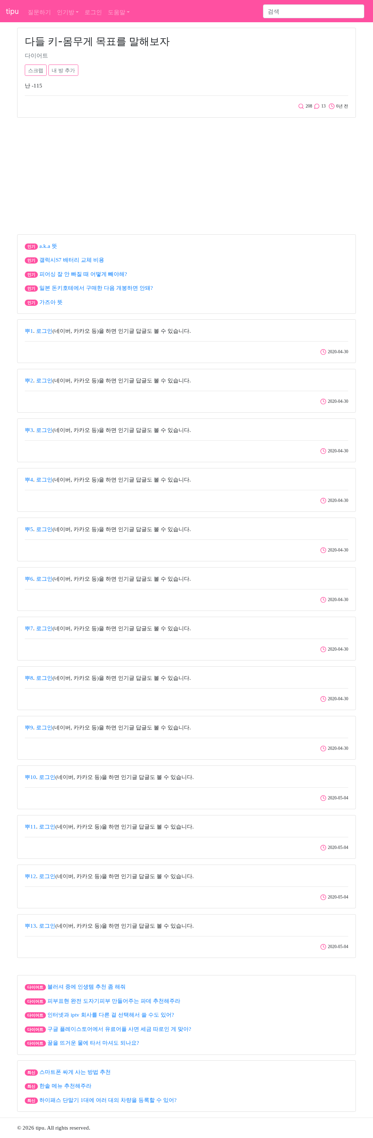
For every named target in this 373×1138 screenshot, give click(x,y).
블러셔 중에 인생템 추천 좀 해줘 (86, 987)
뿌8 (29, 678)
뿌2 (29, 380)
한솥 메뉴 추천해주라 (65, 1086)
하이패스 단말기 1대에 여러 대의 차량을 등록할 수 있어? (108, 1100)
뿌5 (29, 529)
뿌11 (30, 827)
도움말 (116, 12)
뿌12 (30, 876)
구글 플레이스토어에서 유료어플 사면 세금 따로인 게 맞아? (119, 1029)
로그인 (93, 12)
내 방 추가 (63, 70)
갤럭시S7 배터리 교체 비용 (71, 260)
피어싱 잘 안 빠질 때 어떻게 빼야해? (83, 274)
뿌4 (29, 480)
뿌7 (29, 628)
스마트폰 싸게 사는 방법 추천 (75, 1072)
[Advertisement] (186, 174)
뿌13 (30, 926)
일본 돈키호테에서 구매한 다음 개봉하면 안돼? (96, 288)
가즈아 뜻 (51, 302)
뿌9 (29, 727)
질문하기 (39, 12)
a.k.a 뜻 (48, 246)
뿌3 (29, 430)
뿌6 (29, 579)
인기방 (65, 12)
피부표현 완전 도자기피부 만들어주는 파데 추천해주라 (113, 1001)
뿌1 (29, 331)
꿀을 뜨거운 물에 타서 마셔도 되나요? (93, 1043)
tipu (12, 11)
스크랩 (35, 70)
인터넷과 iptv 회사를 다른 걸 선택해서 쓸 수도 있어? (110, 1015)
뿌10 (30, 777)
